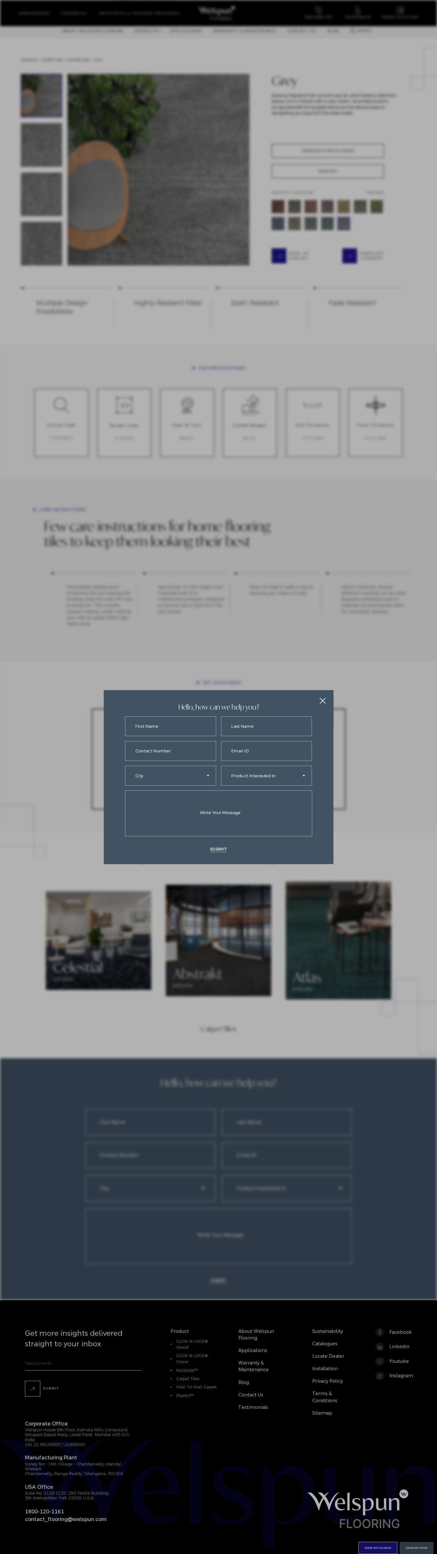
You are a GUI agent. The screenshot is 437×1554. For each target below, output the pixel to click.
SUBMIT (218, 848)
